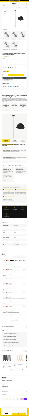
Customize (6, 413)
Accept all (19, 413)
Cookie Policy (12, 411)
